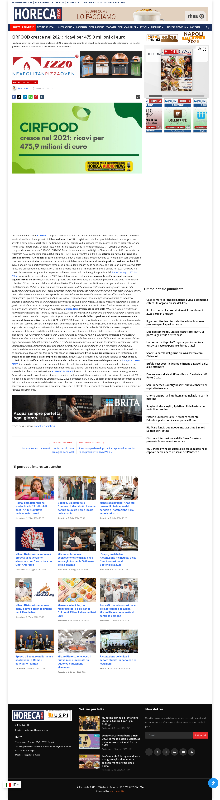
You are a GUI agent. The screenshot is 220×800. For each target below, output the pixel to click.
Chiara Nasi (71, 308)
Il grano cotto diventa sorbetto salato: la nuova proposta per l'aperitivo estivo (175, 322)
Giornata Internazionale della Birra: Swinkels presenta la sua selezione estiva (173, 440)
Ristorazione (64, 27)
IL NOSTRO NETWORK (175, 27)
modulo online (44, 426)
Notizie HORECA (45, 27)
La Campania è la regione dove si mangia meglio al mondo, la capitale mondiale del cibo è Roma (121, 761)
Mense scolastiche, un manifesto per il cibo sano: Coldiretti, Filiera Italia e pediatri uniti (77, 610)
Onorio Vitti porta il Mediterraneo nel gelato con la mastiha (177, 397)
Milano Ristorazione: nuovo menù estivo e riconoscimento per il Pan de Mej (33, 609)
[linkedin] (174, 752)
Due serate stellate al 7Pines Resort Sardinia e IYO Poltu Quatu (176, 376)
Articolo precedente (63, 442)
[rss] (191, 752)
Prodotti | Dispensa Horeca (121, 27)
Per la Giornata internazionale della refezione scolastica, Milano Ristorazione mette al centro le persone (118, 610)
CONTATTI (195, 27)
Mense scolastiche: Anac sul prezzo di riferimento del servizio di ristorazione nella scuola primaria (117, 508)
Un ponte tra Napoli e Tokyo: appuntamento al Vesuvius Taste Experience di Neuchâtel (174, 344)
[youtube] (183, 752)
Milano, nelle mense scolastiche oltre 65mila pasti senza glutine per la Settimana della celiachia (76, 559)
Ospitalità (81, 27)
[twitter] (157, 752)
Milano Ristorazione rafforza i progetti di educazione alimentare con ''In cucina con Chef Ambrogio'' (33, 559)
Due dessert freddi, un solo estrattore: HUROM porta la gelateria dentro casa (175, 333)
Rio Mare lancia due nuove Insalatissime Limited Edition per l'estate (175, 429)
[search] (207, 27)
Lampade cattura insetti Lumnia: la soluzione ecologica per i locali (48, 450)
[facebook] (149, 752)
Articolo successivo (89, 442)
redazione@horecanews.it (36, 730)
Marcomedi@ (117, 791)
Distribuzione (96, 27)
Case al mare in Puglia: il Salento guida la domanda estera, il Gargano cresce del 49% (177, 301)
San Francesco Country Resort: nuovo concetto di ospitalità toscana (176, 386)
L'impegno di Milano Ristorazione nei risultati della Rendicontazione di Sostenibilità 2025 (118, 559)
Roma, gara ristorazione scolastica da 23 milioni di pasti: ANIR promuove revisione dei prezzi (31, 508)
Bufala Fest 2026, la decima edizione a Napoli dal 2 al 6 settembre (177, 365)
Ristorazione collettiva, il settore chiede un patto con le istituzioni (118, 660)
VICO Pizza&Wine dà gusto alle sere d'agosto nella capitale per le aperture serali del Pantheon (176, 450)
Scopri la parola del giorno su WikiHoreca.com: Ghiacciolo (174, 354)
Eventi (143, 27)
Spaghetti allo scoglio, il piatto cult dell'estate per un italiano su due (176, 408)
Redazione (20, 569)
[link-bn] (135, 14)
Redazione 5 (63, 518)
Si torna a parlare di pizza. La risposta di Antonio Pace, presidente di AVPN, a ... (106, 450)
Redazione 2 (21, 518)
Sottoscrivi (200, 735)
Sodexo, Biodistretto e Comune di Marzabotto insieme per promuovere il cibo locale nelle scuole (77, 508)
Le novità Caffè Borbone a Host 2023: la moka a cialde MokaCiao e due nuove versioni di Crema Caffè (121, 740)
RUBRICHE (156, 27)
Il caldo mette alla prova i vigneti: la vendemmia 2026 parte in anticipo (175, 312)
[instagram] (166, 752)
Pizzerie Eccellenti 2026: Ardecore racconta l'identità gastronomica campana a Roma (172, 418)
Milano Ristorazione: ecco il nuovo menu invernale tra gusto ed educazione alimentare (74, 662)
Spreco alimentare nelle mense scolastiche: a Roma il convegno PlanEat (34, 660)
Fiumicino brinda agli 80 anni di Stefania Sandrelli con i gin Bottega (120, 721)
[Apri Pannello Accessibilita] (213, 783)
